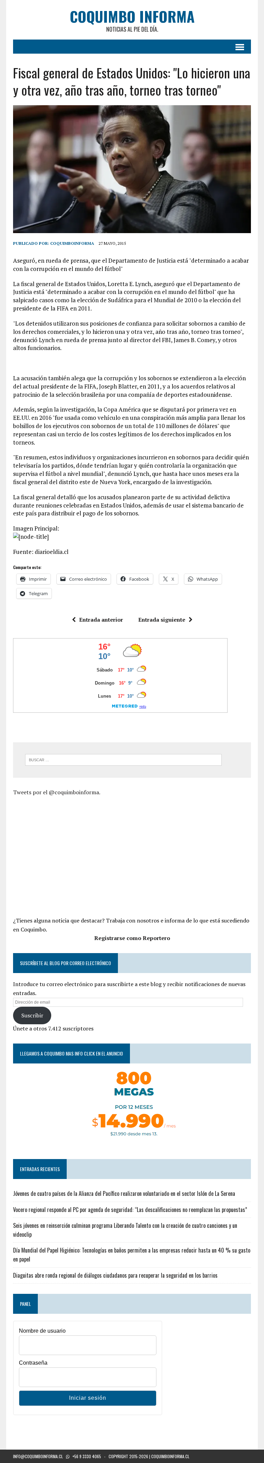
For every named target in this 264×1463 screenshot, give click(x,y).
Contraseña (33, 1363)
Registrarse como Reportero (132, 938)
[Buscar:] (123, 759)
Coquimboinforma (72, 243)
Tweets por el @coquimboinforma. (56, 792)
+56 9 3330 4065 (87, 1456)
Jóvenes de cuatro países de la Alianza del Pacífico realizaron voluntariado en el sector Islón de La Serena (124, 1193)
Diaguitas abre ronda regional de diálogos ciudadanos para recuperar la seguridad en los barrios (115, 1275)
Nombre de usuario (42, 1331)
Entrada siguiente (161, 619)
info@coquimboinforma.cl (38, 1456)
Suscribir (32, 1015)
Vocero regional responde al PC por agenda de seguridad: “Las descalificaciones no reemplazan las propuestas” (130, 1209)
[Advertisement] (71, 855)
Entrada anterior (101, 619)
